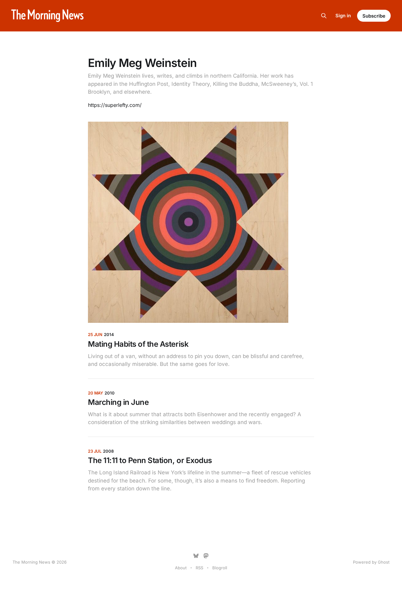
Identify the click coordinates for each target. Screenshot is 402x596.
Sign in (343, 16)
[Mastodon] (206, 555)
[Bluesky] (195, 555)
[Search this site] (324, 15)
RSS (199, 567)
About (181, 567)
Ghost (383, 562)
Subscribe (373, 16)
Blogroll (219, 567)
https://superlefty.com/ (115, 105)
